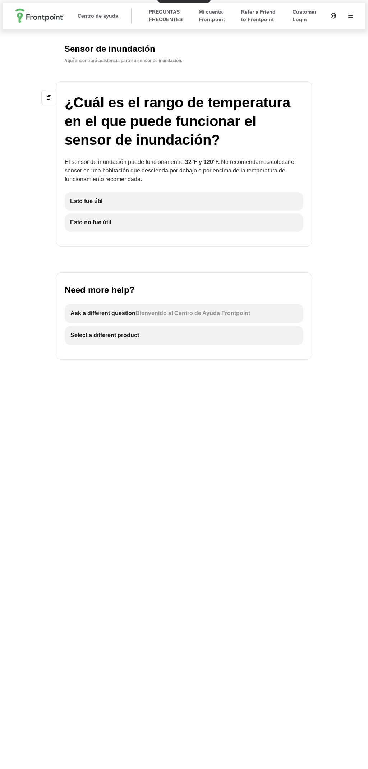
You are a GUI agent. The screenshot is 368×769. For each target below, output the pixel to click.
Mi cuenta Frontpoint (212, 15)
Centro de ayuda (98, 16)
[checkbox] (184, 201)
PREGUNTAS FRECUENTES (166, 15)
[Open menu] (350, 15)
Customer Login (304, 15)
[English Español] (333, 15)
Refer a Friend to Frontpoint (258, 15)
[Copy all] (49, 97)
